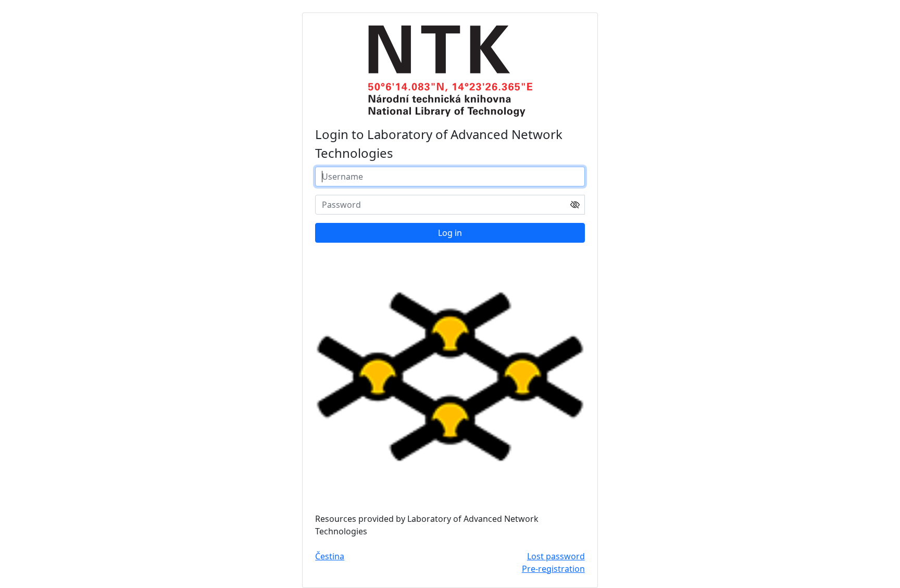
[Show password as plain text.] (575, 204)
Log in (450, 233)
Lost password (556, 556)
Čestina (329, 556)
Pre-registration (553, 568)
